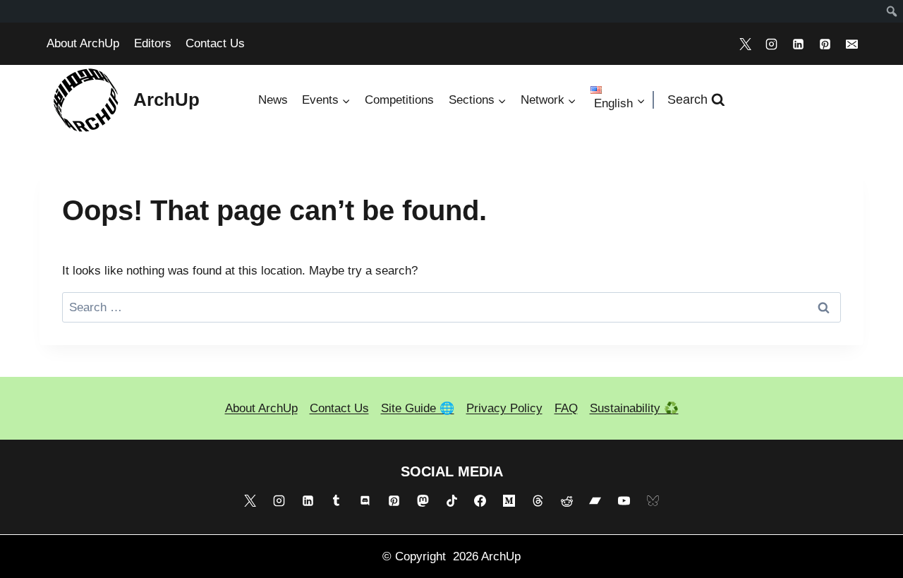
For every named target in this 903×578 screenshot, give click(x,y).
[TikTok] (451, 501)
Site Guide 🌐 (417, 408)
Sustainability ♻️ (634, 408)
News (273, 100)
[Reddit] (566, 501)
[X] (745, 44)
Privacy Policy (504, 408)
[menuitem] (892, 11)
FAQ (566, 408)
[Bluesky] (653, 501)
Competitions (399, 100)
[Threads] (538, 501)
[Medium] (509, 501)
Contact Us (215, 43)
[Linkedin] (799, 44)
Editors (152, 43)
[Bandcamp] (595, 501)
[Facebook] (480, 501)
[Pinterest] (825, 44)
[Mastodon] (423, 501)
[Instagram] (772, 44)
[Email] (851, 44)
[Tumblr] (337, 501)
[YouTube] (624, 501)
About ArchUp (83, 43)
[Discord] (365, 501)
